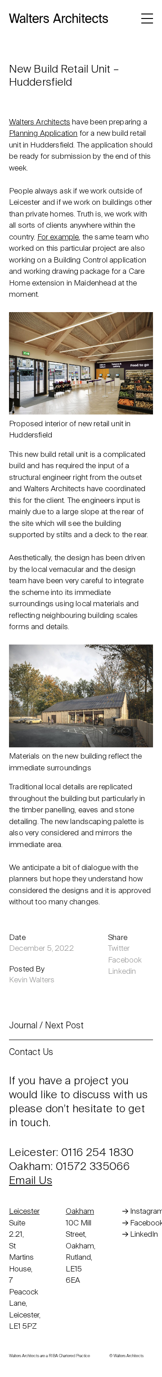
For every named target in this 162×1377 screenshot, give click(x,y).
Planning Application (43, 134)
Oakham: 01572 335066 (69, 1166)
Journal (23, 1026)
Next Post (64, 1026)
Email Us (30, 1180)
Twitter (119, 949)
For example (58, 237)
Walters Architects (39, 122)
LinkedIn (144, 1235)
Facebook (125, 960)
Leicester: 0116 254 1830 (71, 1152)
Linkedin (122, 972)
